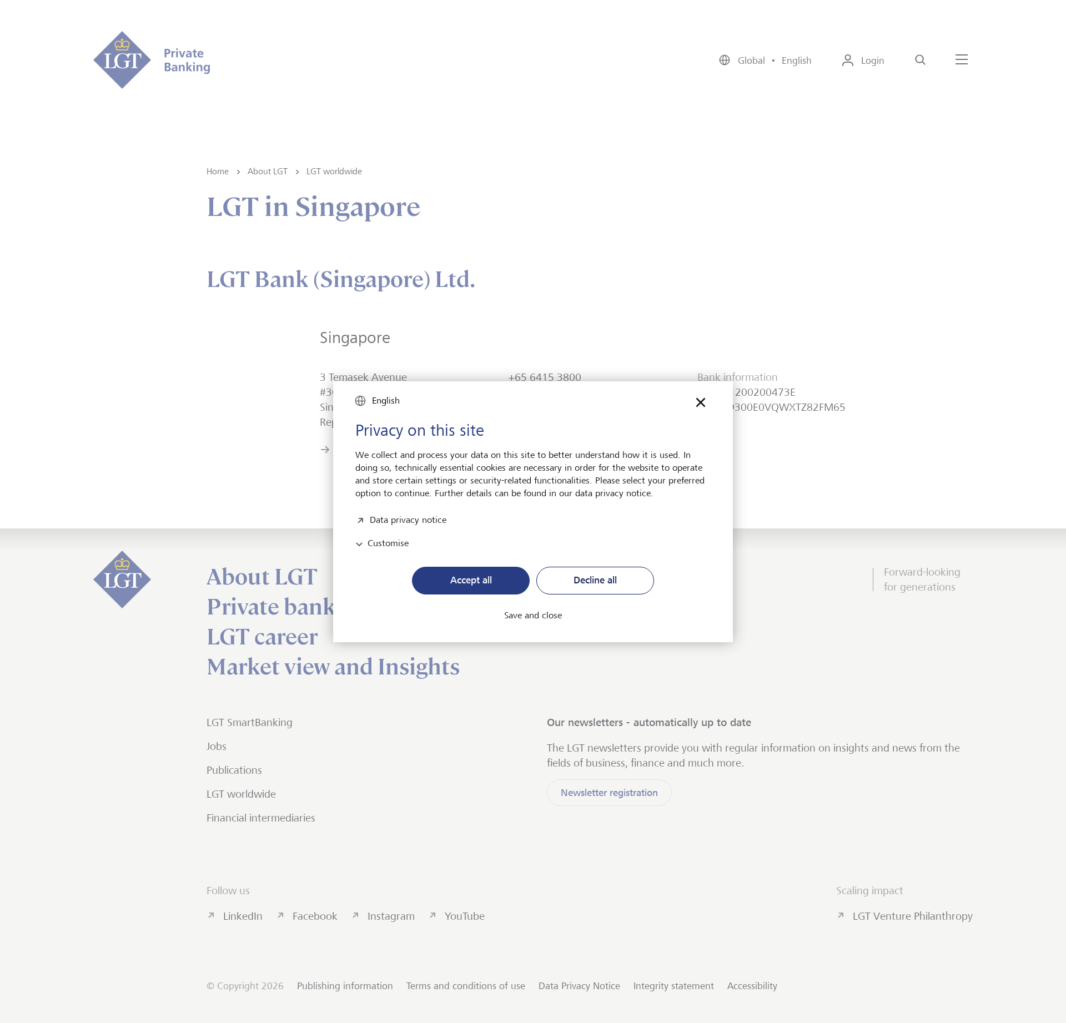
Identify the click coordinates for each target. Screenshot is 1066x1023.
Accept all (471, 580)
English (386, 400)
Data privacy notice (408, 519)
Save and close (533, 615)
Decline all (595, 580)
